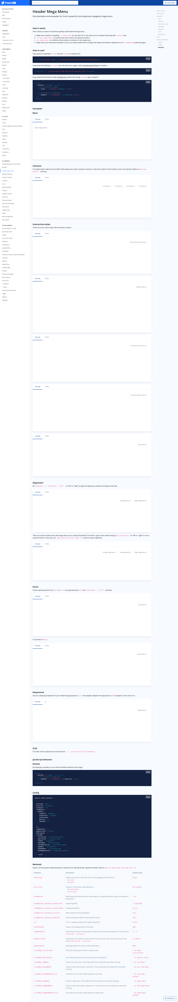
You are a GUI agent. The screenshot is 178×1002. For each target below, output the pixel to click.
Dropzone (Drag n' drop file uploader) (13, 254)
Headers (4, 167)
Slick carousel (6, 277)
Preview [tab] (37, 119)
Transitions (5, 152)
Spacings (4, 142)
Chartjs (4, 235)
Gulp (3, 15)
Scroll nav (5, 197)
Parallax (4, 271)
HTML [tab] (47, 119)
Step (3, 104)
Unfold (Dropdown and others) (11, 164)
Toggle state (6, 210)
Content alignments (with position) (12, 126)
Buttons (4, 65)
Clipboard (5, 241)
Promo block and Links (138, 242)
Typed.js (4, 297)
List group (5, 88)
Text (3, 145)
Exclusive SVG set (8, 40)
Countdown (5, 245)
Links (3, 129)
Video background (7, 216)
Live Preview (171, 3)
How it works (161, 11)
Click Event (142, 605)
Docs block (142, 445)
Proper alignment (109, 552)
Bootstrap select (7, 232)
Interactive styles (163, 24)
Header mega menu (8, 171)
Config (160, 45)
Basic (159, 19)
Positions (5, 132)
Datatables (5, 251)
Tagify (4, 294)
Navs (3, 91)
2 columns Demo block (138, 346)
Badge (4, 58)
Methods (161, 47)
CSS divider (6, 78)
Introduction (5, 12)
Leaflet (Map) (6, 267)
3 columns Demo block (138, 395)
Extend (160, 42)
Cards (3, 68)
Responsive (161, 34)
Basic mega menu (41, 128)
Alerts (3, 52)
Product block (141, 287)
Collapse (4, 72)
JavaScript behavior (162, 39)
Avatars (4, 55)
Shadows (5, 136)
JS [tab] (45, 702)
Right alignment (140, 501)
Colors (4, 123)
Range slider (5, 264)
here (133, 696)
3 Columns (118, 186)
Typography (5, 34)
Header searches (7, 177)
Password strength (7, 274)
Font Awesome (7, 43)
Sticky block (5, 207)
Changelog (5, 25)
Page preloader (6, 187)
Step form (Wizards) (8, 203)
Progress (4, 98)
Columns (160, 21)
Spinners (4, 101)
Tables (4, 111)
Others (4, 155)
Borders (4, 119)
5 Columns (142, 186)
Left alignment (125, 501)
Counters (5, 180)
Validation (5, 300)
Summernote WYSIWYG (9, 290)
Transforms (5, 149)
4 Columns (130, 186)
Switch (4, 213)
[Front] (6, 3)
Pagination (5, 94)
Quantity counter (7, 194)
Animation (161, 26)
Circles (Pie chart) (7, 238)
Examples (160, 16)
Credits (4, 22)
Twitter (5, 287)
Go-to (4, 184)
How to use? (160, 13)
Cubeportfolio (6, 248)
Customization (6, 18)
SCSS (158, 37)
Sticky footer (6, 107)
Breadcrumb (5, 62)
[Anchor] (47, 28)
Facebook (6, 284)
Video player (5, 220)
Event (159, 32)
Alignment (161, 29)
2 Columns (106, 186)
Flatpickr (4, 261)
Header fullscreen (7, 174)
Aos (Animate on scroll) (9, 228)
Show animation (7, 200)
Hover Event (141, 654)
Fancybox (5, 258)
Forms (4, 85)
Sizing (3, 139)
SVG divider (6, 81)
